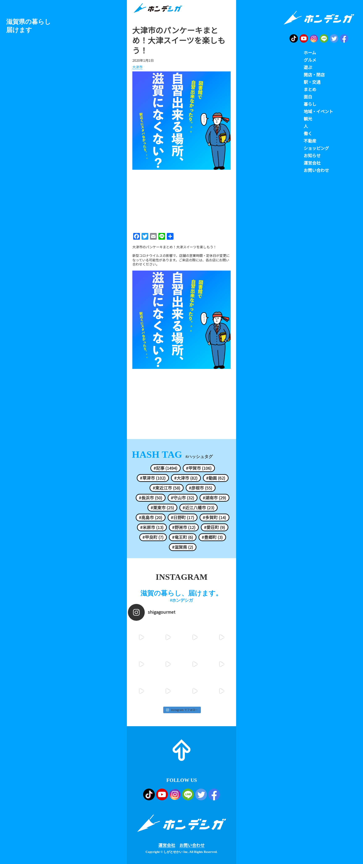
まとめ (310, 89)
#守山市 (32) (182, 497)
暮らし (310, 104)
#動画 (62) (215, 478)
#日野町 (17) (182, 517)
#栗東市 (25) (162, 507)
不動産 (310, 140)
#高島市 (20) (150, 517)
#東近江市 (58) (166, 488)
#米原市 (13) (152, 527)
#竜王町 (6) (182, 537)
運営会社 (166, 845)
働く (308, 133)
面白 (308, 96)
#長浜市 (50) (150, 497)
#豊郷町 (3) (212, 537)
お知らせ (312, 155)
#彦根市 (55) (200, 488)
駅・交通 (312, 82)
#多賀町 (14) (214, 517)
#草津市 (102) (153, 478)
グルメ (310, 60)
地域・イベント (318, 111)
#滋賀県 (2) (182, 547)
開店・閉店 (314, 74)
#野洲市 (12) (184, 527)
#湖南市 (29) (214, 497)
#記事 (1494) (166, 468)
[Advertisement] (181, 199)
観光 (308, 118)
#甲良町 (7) (153, 537)
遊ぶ (308, 67)
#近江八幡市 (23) (198, 507)
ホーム (310, 52)
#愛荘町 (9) (214, 527)
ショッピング (316, 148)
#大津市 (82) (186, 478)
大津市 (137, 67)
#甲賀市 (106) (199, 468)
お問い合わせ (192, 845)
